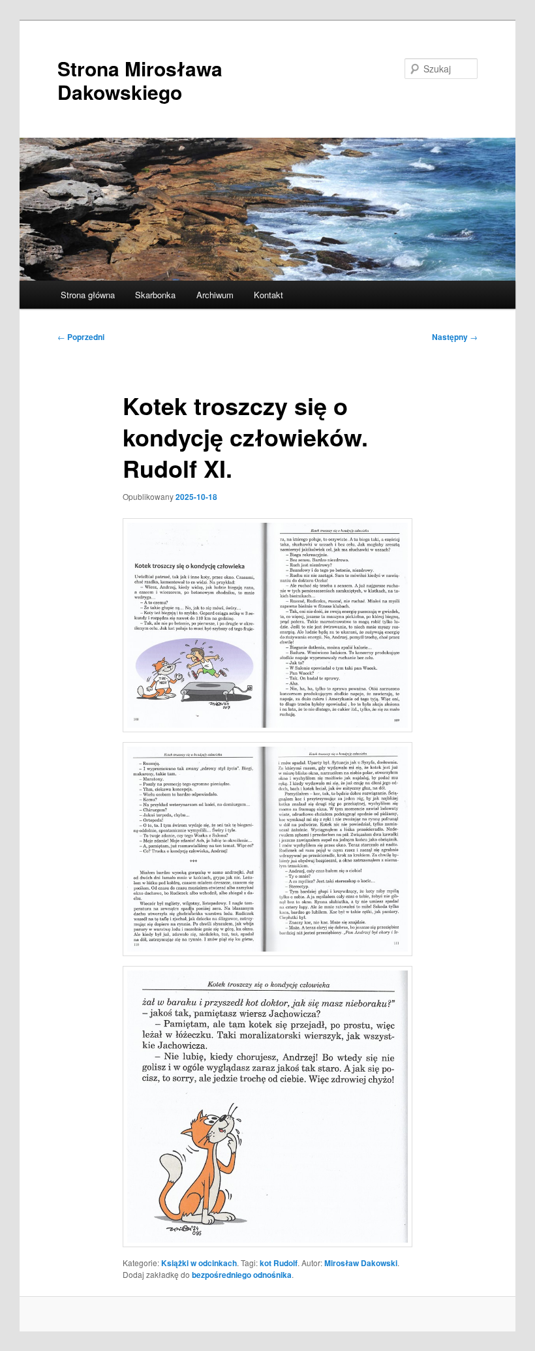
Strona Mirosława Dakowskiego (139, 80)
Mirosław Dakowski (360, 1263)
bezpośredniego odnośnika (242, 1275)
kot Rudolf (279, 1263)
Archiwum (215, 294)
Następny (455, 337)
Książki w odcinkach (199, 1263)
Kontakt (268, 294)
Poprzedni (80, 337)
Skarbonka (155, 294)
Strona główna (88, 294)
